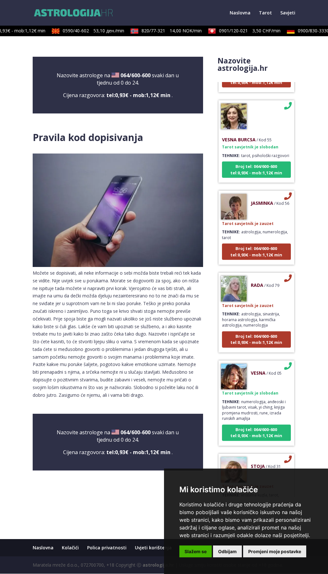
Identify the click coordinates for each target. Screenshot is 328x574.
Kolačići (70, 548)
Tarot (265, 13)
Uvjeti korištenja (153, 548)
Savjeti (287, 13)
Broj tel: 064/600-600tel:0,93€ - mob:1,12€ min (256, 165)
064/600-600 (135, 75)
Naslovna (240, 13)
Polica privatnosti (107, 548)
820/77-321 (167, 31)
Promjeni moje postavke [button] (274, 551)
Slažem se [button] (195, 551)
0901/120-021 (245, 31)
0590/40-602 (89, 31)
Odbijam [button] (227, 551)
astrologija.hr (158, 565)
